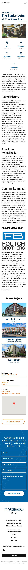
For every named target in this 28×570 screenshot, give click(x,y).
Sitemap (5, 563)
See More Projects (14, 421)
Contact (14, 540)
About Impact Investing (14, 520)
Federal (4, 382)
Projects (14, 534)
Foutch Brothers (7, 252)
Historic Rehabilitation (9, 375)
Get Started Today (14, 493)
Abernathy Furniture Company (13, 104)
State (3, 384)
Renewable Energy (14, 529)
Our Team (14, 537)
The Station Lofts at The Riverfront (13, 74)
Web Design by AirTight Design (17, 563)
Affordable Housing (14, 523)
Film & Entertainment (14, 532)
